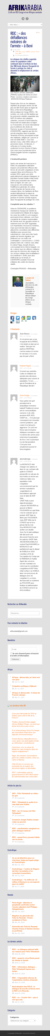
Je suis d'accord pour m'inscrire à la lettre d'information (24, 655)
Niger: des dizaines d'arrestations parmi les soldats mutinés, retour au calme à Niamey (25, 758)
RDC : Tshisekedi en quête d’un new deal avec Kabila (25, 803)
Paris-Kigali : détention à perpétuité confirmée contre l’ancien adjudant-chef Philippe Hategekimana (24, 905)
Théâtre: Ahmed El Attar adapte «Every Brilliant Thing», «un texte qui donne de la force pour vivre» (25, 724)
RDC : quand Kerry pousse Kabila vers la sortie (26, 838)
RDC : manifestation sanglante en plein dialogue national (25, 829)
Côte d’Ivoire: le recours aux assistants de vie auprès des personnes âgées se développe (24, 766)
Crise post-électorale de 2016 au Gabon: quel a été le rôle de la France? (24, 716)
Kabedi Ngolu (25, 366)
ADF (16, 51)
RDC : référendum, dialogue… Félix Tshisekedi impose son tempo (24, 969)
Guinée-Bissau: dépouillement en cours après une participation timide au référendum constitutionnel (25, 741)
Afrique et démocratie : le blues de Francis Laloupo (26, 693)
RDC (20, 53)
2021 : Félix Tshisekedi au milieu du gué (25, 794)
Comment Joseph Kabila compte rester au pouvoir (25, 820)
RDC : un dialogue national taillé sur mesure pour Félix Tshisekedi (25, 950)
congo (23, 51)
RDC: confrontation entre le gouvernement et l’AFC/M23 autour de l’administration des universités (25, 774)
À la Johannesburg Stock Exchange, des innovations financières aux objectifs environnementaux (26, 732)
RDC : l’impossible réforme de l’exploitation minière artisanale (24, 979)
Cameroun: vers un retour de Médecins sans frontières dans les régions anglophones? (25, 749)
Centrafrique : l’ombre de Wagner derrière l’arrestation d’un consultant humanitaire (25, 871)
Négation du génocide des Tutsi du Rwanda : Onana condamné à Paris (22, 917)
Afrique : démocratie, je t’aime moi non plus (26, 678)
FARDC (28, 51)
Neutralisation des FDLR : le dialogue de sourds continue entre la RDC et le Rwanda (26, 988)
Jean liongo (24, 395)
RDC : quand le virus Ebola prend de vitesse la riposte (25, 959)
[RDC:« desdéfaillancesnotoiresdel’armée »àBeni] (21, 39)
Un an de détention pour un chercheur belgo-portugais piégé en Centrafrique (25, 860)
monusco (33, 51)
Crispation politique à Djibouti (24, 686)
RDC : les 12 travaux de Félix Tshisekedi (23, 812)
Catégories (14, 1017)
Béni (20, 51)
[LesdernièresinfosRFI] (18, 705)
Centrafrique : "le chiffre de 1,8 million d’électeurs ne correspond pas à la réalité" (25, 881)
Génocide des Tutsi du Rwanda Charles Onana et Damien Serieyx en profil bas (25, 928)
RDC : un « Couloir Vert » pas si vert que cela (25, 998)
